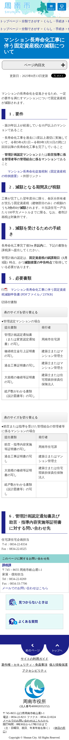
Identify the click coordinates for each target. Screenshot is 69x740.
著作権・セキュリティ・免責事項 (24, 664)
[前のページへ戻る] (32, 650)
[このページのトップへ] (57, 650)
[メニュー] (51, 7)
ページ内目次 (34, 65)
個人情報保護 (58, 664)
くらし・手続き (54, 21)
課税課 (6, 565)
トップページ (9, 21)
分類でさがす (31, 21)
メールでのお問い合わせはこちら (25, 588)
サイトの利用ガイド (34, 658)
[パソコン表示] (62, 7)
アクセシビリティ (34, 670)
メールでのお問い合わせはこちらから (25, 720)
